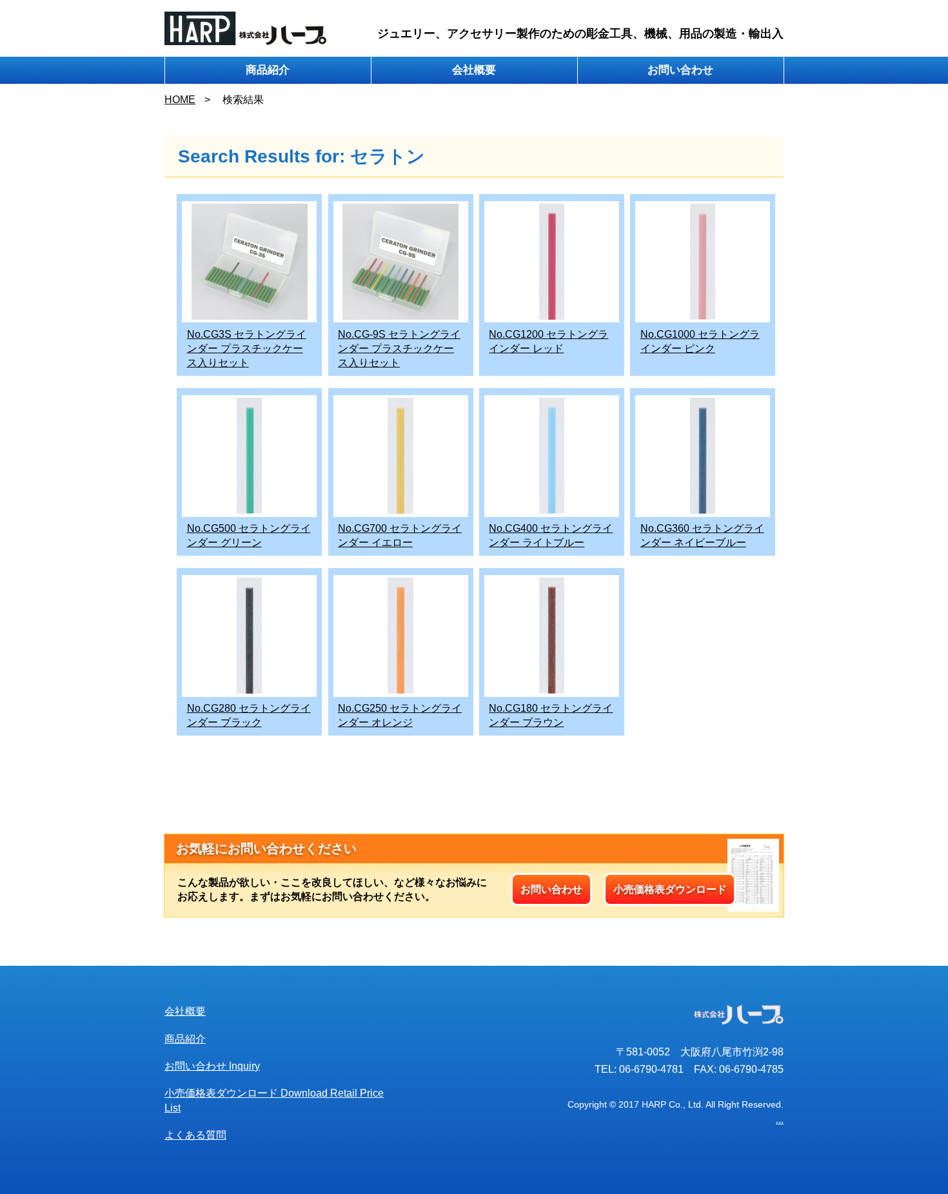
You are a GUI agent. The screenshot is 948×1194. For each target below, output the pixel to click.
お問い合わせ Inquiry (212, 1066)
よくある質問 (195, 1135)
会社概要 (474, 70)
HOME (179, 99)
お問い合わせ (680, 70)
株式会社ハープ (246, 28)
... (780, 1119)
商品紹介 (268, 70)
